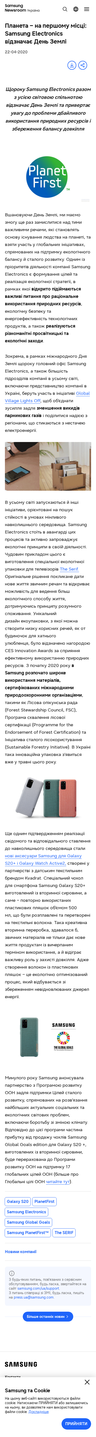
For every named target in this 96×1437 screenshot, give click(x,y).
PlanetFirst (44, 1201)
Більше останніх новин (45, 1317)
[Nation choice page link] (75, 9)
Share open (82, 65)
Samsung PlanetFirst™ (28, 1232)
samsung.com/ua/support (38, 1288)
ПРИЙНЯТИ (76, 1423)
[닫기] (87, 1382)
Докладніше (38, 1412)
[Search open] (65, 9)
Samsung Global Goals (28, 1222)
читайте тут (58, 1181)
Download (71, 65)
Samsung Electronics (26, 1212)
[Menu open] (86, 9)
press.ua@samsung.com (34, 1297)
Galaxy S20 (18, 1201)
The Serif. (69, 569)
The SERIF (64, 1232)
